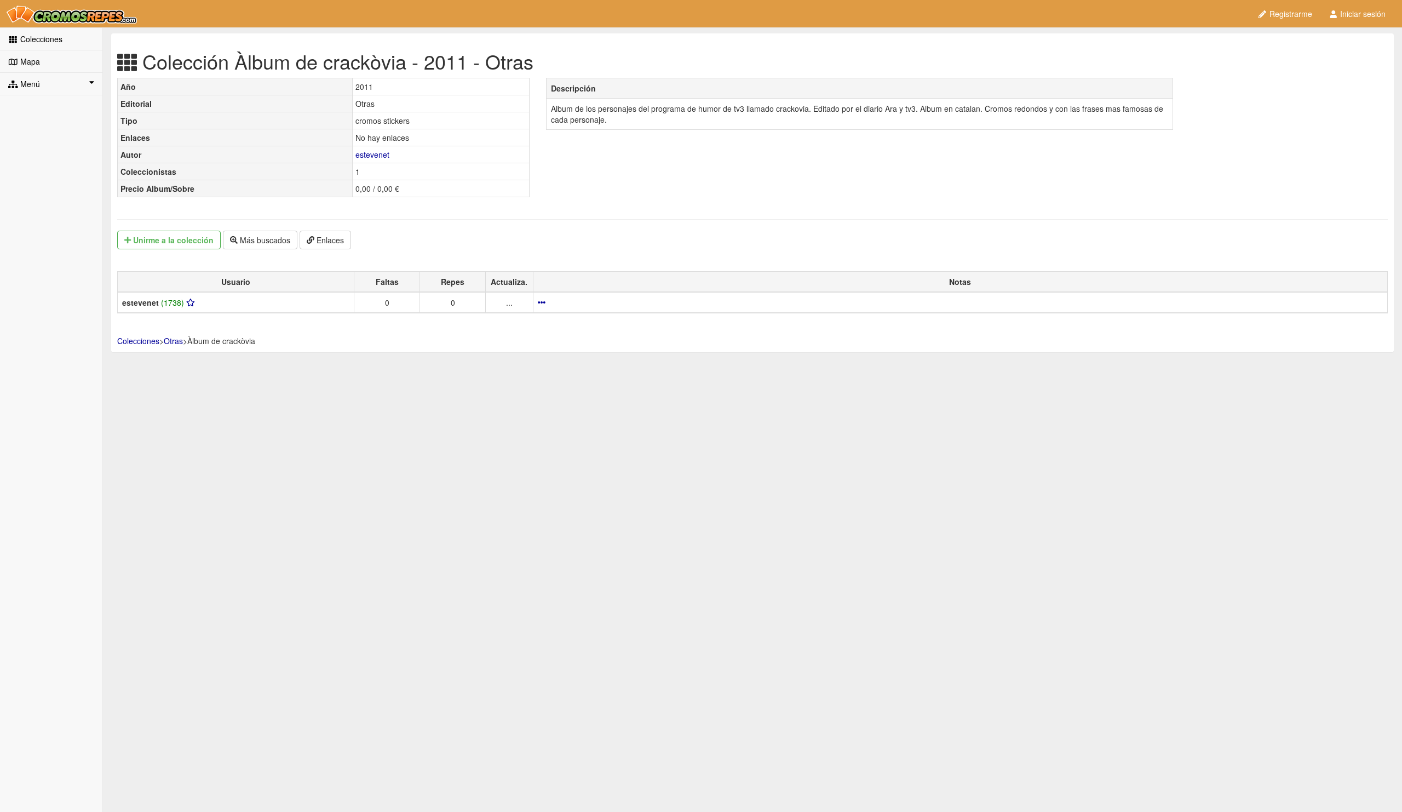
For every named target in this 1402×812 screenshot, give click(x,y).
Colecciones (40, 38)
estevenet (372, 154)
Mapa (29, 61)
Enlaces (329, 240)
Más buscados (264, 240)
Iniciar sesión (1362, 13)
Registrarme (1289, 13)
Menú (29, 83)
